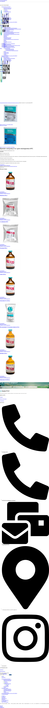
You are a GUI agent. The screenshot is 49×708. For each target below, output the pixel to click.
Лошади (6, 9)
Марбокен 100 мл (3, 195)
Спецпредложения (5, 63)
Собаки (7, 685)
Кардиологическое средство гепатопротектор (11, 39)
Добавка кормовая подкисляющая (9, 58)
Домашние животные (7, 11)
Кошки (8, 13)
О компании (2, 400)
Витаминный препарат (7, 37)
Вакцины (5, 35)
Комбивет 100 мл (3, 353)
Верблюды (5, 36)
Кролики (5, 41)
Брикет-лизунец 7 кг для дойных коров (6, 124)
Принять (1, 705)
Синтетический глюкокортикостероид (12, 50)
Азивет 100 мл (3, 274)
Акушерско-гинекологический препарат (10, 28)
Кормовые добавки (5, 56)
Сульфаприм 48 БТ (4, 221)
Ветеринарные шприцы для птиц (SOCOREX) (9, 55)
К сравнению (4, 701)
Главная (1, 102)
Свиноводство (6, 14)
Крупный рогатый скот (7, 18)
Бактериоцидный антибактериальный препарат (11, 34)
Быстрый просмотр (3, 192)
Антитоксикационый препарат (9, 33)
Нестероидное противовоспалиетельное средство (12, 45)
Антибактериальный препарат (9, 29)
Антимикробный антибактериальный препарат (11, 32)
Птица (5, 15)
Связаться (1, 669)
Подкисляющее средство (10, 48)
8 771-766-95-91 (2, 71)
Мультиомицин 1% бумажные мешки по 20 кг (9, 327)
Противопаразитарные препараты (9, 47)
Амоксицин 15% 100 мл (5, 300)
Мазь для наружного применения (9, 43)
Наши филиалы (2, 671)
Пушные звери (6, 52)
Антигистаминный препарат (8, 31)
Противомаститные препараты (9, 46)
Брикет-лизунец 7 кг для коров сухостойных (7, 147)
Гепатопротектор (6, 57)
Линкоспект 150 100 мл (5, 379)
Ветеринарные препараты (6, 27)
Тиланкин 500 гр (3, 248)
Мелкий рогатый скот (7, 8)
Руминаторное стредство (10, 49)
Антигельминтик (6, 30)
